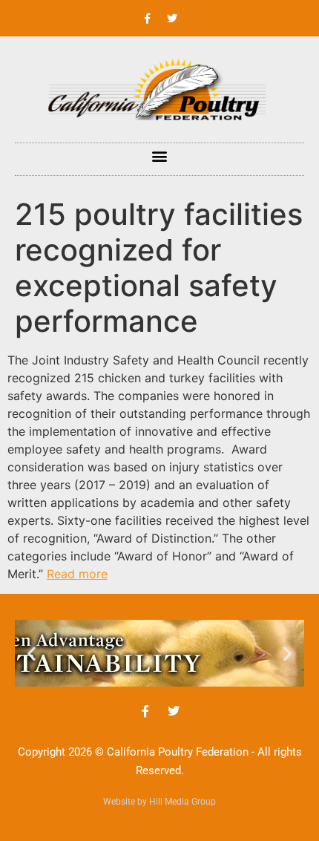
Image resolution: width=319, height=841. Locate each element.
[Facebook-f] (147, 18)
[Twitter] (172, 18)
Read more (77, 573)
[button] (160, 155)
